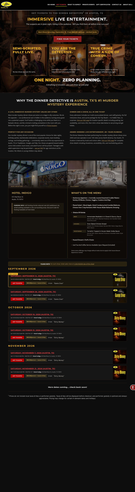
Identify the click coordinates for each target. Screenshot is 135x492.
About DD (127, 5)
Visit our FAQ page (83, 120)
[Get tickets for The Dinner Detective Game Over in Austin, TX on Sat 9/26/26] (120, 296)
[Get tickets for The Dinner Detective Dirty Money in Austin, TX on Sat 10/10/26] (120, 318)
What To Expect (74, 4)
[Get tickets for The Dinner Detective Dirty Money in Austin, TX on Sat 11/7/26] (120, 357)
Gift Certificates (103, 4)
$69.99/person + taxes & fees (36, 283)
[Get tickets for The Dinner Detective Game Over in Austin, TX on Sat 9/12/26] (120, 280)
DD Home (51, 4)
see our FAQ (39, 148)
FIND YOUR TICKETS (67, 39)
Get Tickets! (61, 4)
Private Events (88, 4)
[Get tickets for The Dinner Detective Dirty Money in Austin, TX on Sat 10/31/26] (120, 334)
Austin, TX (4, 7)
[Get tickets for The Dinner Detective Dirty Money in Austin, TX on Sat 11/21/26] (120, 373)
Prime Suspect (52, 125)
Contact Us (116, 4)
